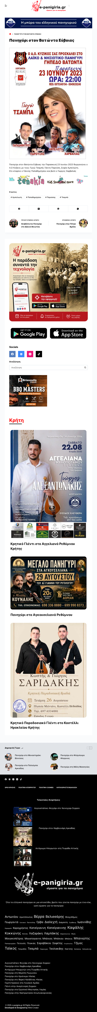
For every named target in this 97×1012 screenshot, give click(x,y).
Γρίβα (40, 922)
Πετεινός (21, 943)
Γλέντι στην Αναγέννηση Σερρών (20, 986)
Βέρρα (39, 916)
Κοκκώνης (13, 933)
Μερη (73, 934)
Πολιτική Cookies (46, 787)
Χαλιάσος (77, 949)
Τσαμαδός (22, 949)
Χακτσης (69, 949)
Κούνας (25, 934)
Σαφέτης (57, 943)
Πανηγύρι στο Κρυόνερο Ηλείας (20, 976)
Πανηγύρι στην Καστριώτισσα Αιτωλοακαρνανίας (28, 993)
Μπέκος (68, 939)
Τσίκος (11, 948)
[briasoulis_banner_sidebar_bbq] (28, 390)
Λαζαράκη (36, 933)
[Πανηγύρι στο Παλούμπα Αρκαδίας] (8, 767)
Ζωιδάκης (72, 922)
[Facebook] (19, 209)
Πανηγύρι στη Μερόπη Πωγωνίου (21, 973)
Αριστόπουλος (26, 917)
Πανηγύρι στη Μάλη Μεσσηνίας (75, 767)
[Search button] (85, 367)
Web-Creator (33, 1008)
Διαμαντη (63, 922)
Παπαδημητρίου (33, 197)
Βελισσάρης (55, 917)
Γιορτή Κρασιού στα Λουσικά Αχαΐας (22, 983)
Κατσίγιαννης (56, 928)
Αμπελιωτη (16, 197)
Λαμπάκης (51, 933)
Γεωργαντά (11, 922)
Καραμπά (8, 928)
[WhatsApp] (78, 209)
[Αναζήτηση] (69, 6)
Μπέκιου (59, 938)
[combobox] (46, 367)
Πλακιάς (31, 943)
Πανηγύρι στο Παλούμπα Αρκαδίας (26, 767)
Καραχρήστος (20, 928)
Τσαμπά (64, 197)
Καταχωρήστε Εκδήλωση (67, 787)
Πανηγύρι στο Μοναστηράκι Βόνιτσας (28, 757)
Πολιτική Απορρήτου (27, 787)
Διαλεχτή (51, 922)
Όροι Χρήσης (10, 787)
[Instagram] (30, 354)
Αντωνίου (11, 917)
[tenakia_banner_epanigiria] (48, 180)
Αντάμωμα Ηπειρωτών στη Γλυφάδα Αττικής (56, 848)
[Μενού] (6, 6)
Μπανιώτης (82, 938)
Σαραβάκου (44, 943)
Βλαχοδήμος (71, 917)
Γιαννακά (23, 922)
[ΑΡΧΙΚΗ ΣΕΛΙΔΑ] (10, 34)
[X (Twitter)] (38, 209)
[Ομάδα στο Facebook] (21, 354)
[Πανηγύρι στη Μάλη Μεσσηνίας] (54, 767)
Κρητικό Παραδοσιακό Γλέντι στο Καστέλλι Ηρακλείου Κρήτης (44, 725)
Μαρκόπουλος (65, 934)
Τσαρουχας (44, 949)
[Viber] (58, 209)
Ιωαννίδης (84, 922)
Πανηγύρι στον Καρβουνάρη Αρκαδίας (57, 828)
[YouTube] (17, 779)
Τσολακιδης (56, 948)
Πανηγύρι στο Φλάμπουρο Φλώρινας (72, 757)
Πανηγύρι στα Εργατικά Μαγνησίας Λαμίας (25, 989)
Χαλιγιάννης (86, 949)
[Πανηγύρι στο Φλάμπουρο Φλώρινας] (54, 757)
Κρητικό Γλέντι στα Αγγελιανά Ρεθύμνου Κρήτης (42, 546)
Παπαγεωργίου (10, 943)
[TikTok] (39, 354)
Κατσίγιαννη (37, 927)
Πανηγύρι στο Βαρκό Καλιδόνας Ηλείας (24, 979)
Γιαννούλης (31, 922)
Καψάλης (75, 927)
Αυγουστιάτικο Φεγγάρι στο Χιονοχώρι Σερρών (57, 808)
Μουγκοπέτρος (14, 938)
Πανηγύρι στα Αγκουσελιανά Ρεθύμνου (41, 615)
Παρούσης (50, 197)
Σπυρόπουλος (68, 943)
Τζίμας (78, 943)
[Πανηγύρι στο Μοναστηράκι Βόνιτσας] (8, 757)
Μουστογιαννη (33, 938)
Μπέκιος (47, 938)
